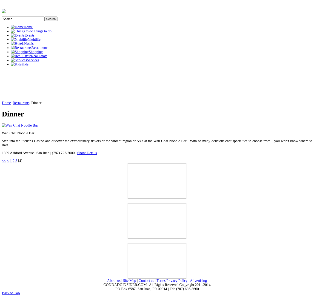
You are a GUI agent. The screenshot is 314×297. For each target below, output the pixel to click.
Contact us (147, 281)
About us (113, 281)
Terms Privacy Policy (172, 281)
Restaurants (21, 103)
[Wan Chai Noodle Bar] (20, 125)
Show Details (87, 153)
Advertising (198, 281)
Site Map (130, 281)
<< (4, 161)
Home (6, 103)
